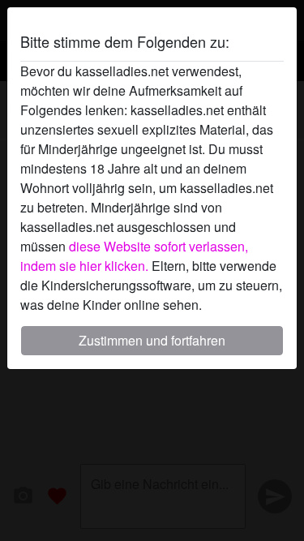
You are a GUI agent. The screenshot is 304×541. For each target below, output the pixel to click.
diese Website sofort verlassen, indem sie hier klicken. (134, 256)
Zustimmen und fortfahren (152, 340)
